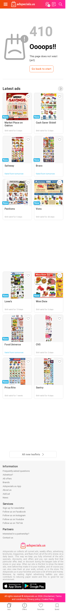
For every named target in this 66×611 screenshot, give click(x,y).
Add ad (6, 494)
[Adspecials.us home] (23, 4)
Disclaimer (49, 596)
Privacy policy (33, 599)
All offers (7, 478)
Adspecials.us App (12, 486)
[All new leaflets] (60, 88)
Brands (6, 482)
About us (7, 490)
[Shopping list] (54, 4)
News (5, 497)
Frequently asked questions (16, 471)
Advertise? (8, 474)
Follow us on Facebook (14, 511)
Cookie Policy (48, 599)
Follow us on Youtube (13, 519)
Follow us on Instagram (14, 515)
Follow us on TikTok (13, 523)
